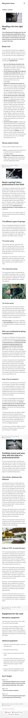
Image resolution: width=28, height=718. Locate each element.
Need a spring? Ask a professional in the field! (13, 183)
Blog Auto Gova (8, 3)
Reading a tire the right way (12, 27)
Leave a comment (7, 166)
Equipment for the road (12, 614)
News (17, 165)
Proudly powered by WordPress (8, 708)
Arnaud (12, 165)
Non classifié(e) (20, 704)
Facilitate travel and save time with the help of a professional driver (13, 455)
